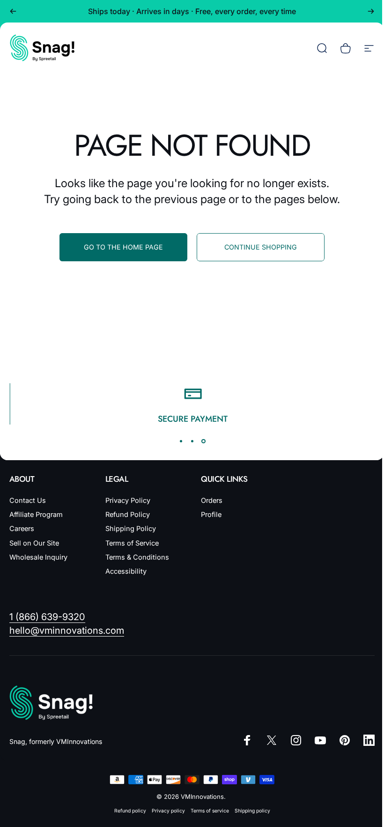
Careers (21, 528)
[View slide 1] (180, 441)
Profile (211, 514)
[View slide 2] (192, 441)
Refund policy (130, 811)
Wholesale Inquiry (38, 557)
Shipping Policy (130, 528)
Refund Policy (127, 514)
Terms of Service (132, 543)
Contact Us (27, 500)
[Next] (371, 11)
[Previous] (13, 11)
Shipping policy (252, 811)
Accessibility (126, 571)
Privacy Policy (127, 500)
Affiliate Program (36, 514)
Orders (211, 500)
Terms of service (210, 811)
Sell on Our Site (34, 543)
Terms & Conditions (137, 557)
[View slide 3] (203, 441)
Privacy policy (168, 811)
